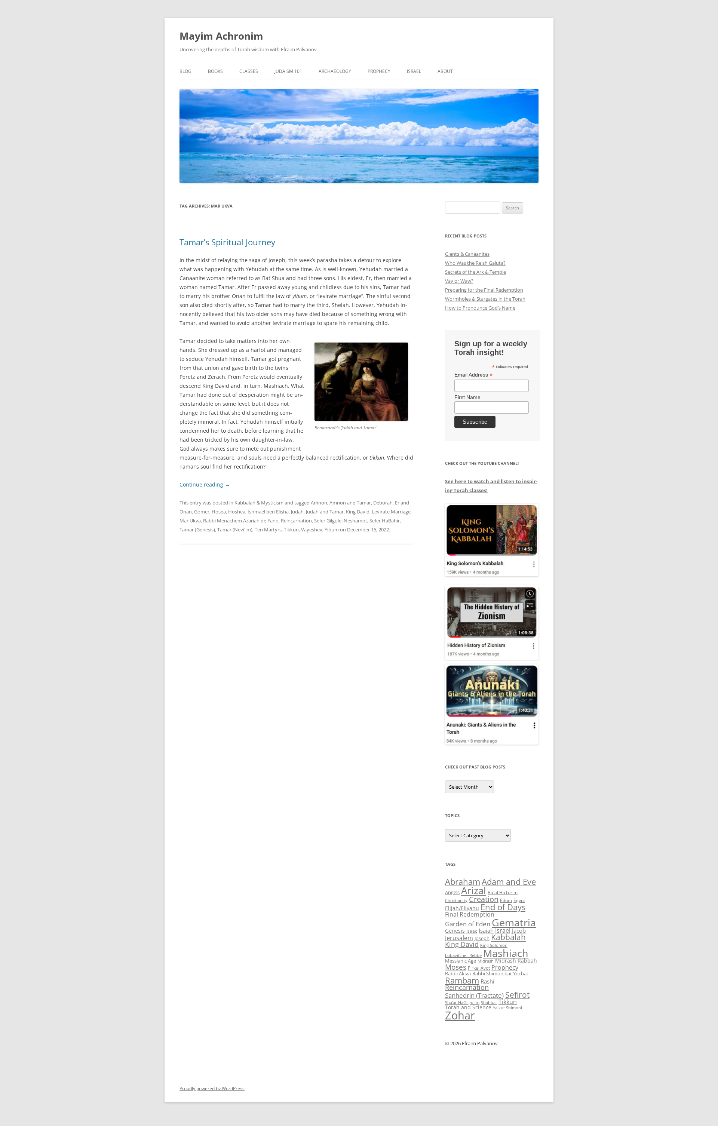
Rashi (487, 981)
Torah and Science (468, 1007)
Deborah (383, 502)
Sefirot (517, 995)
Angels (452, 892)
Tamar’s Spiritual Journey (227, 242)
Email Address (473, 374)
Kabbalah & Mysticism (258, 502)
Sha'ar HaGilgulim (462, 1002)
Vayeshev (311, 529)
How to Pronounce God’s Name (480, 307)
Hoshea (236, 511)
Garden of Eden (467, 924)
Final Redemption (469, 914)
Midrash (486, 961)
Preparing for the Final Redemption (484, 289)
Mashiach (505, 953)
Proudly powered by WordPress (212, 1088)
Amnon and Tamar (350, 502)
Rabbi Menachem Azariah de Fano (241, 520)
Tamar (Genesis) (197, 529)
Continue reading (205, 484)
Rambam (462, 980)
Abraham (462, 881)
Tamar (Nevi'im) (234, 529)
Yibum (332, 529)
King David (357, 511)
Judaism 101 (288, 71)
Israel (414, 71)
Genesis (455, 930)
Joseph (482, 938)
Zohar (460, 1015)
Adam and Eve (509, 881)
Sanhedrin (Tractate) (474, 995)
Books (215, 71)
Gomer (201, 511)
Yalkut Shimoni (507, 1007)
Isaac (471, 931)
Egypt (519, 900)
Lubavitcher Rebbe (463, 955)
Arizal (473, 890)
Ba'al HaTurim (503, 892)
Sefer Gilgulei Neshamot (340, 520)
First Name (467, 397)
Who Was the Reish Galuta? (475, 263)
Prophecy (379, 71)
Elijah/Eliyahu (462, 908)
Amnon (319, 502)
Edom (506, 900)
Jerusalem (459, 938)
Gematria (514, 922)
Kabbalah (508, 937)
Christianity (456, 900)
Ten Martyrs (268, 529)
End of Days (503, 906)
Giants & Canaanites (467, 254)
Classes (248, 71)
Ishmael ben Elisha (268, 511)
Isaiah (486, 930)
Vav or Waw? (459, 280)
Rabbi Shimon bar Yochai (500, 973)
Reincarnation (296, 520)
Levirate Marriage (391, 511)
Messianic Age (460, 960)
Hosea (219, 511)
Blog (185, 71)
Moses (455, 967)
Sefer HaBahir (384, 520)
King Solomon (493, 945)
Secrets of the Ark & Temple (475, 272)
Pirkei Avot (479, 968)
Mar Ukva (190, 520)
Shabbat (489, 1002)
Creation (483, 899)
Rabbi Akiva (458, 973)
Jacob (519, 930)
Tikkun (291, 529)
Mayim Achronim (221, 36)
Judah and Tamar (325, 511)
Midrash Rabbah (516, 960)
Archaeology (335, 71)
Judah (297, 511)
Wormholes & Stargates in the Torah (485, 298)
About (445, 71)
